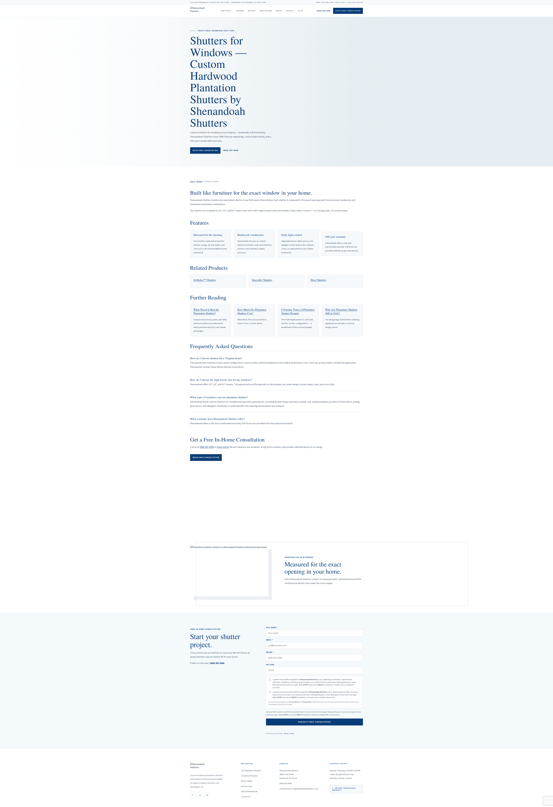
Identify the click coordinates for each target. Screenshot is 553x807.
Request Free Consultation (314, 722)
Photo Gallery (247, 781)
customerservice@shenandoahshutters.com (299, 788)
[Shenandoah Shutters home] (198, 10)
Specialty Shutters (262, 280)
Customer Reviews (249, 775)
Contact (290, 11)
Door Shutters (318, 280)
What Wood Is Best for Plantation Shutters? (206, 311)
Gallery (252, 11)
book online (223, 447)
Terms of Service (294, 702)
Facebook (193, 794)
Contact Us (246, 796)
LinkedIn (207, 794)
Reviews (240, 11)
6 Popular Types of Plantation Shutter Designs (298, 311)
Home (192, 181)
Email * (269, 640)
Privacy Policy (307, 702)
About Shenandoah (249, 791)
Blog (300, 11)
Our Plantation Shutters (251, 770)
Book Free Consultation (348, 11)
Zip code (270, 664)
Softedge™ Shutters (204, 280)
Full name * (272, 627)
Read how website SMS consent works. (326, 715)
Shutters (227, 11)
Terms (292, 734)
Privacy (286, 734)
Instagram (200, 794)
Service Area (266, 11)
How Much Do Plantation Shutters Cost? (251, 311)
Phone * (270, 652)
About (279, 11)
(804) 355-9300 (323, 11)
